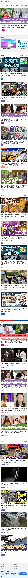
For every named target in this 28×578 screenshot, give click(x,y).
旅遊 (2, 145)
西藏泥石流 (8, 5)
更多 (25, 195)
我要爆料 (16, 568)
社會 (2, 218)
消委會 (22, 5)
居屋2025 (18, 5)
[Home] (6, 1)
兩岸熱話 (3, 487)
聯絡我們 (3, 564)
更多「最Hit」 (23, 55)
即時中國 (3, 464)
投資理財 (3, 167)
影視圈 (2, 189)
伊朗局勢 (13, 5)
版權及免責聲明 (17, 564)
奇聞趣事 (3, 101)
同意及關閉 (22, 573)
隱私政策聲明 (3, 568)
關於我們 (3, 566)
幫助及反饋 (16, 566)
